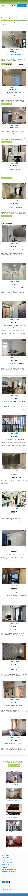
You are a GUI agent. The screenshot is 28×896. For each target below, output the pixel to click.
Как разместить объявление (9, 860)
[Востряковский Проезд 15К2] (14, 651)
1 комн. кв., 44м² (14, 699)
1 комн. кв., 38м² (14, 661)
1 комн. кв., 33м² (14, 125)
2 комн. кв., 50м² (14, 433)
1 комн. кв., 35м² (14, 471)
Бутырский (8, 630)
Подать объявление (22, 5)
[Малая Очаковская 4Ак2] (14, 153)
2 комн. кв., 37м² (14, 357)
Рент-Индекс (9, 889)
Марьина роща (9, 439)
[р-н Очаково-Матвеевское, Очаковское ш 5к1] (14, 115)
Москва (14, 5)
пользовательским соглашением (9, 892)
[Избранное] (26, 2)
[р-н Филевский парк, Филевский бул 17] (14, 385)
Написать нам (5, 857)
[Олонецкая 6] (14, 347)
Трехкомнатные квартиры (8, 873)
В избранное (21, 64)
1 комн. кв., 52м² (14, 281)
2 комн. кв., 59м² (14, 244)
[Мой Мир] (7, 882)
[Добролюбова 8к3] (14, 613)
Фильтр (14, 894)
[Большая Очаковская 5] (14, 39)
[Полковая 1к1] (14, 423)
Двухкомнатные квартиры (9, 871)
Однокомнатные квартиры (9, 869)
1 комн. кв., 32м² (14, 319)
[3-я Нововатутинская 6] (14, 233)
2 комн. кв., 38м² (14, 163)
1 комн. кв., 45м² (14, 49)
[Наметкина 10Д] (14, 538)
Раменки (7, 287)
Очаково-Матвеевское (15, 54)
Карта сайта (5, 864)
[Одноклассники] (5, 882)
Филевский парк (8, 401)
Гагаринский (7, 325)
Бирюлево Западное (9, 667)
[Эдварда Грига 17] (14, 461)
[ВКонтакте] (3, 882)
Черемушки (9, 554)
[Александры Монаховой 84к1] (14, 689)
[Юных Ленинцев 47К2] (14, 727)
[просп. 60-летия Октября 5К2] (14, 309)
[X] (9, 882)
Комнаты (4, 876)
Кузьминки (7, 743)
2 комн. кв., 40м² (14, 548)
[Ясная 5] (14, 499)
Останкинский (9, 363)
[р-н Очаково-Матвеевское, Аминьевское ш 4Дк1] (14, 77)
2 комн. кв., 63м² (14, 87)
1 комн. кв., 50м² (14, 395)
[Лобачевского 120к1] (14, 271)
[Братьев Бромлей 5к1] (14, 576)
